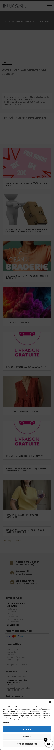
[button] (50, 702)
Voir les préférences (27, 743)
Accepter (27, 729)
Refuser (27, 736)
